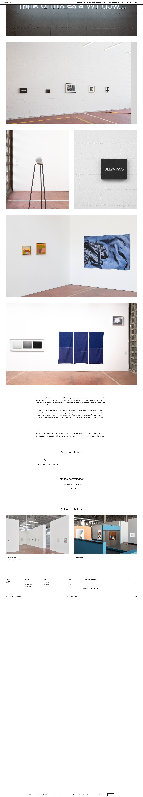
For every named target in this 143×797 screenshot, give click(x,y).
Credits (136, 741)
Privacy (67, 741)
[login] (130, 2)
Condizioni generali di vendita (50, 728)
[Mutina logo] (15, 726)
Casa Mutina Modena (28, 731)
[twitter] (75, 634)
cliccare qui (84, 794)
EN (136, 2)
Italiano (69, 730)
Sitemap (75, 741)
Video (45, 731)
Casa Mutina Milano (28, 730)
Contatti (25, 733)
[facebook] (71, 634)
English (69, 728)
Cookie (71, 741)
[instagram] (67, 634)
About (25, 728)
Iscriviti (134, 728)
